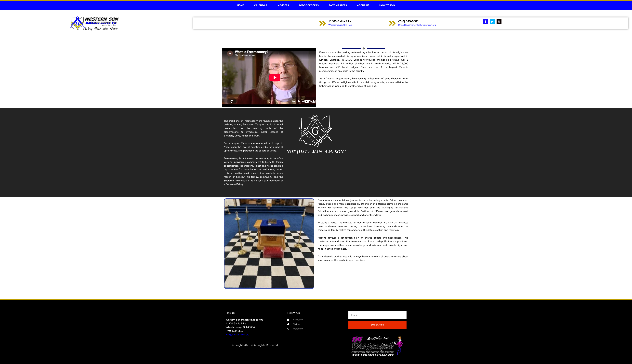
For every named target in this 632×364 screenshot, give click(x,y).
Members (283, 5)
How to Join (387, 5)
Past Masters (338, 5)
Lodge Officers (309, 5)
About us (363, 5)
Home (240, 5)
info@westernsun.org (237, 334)
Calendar (260, 5)
